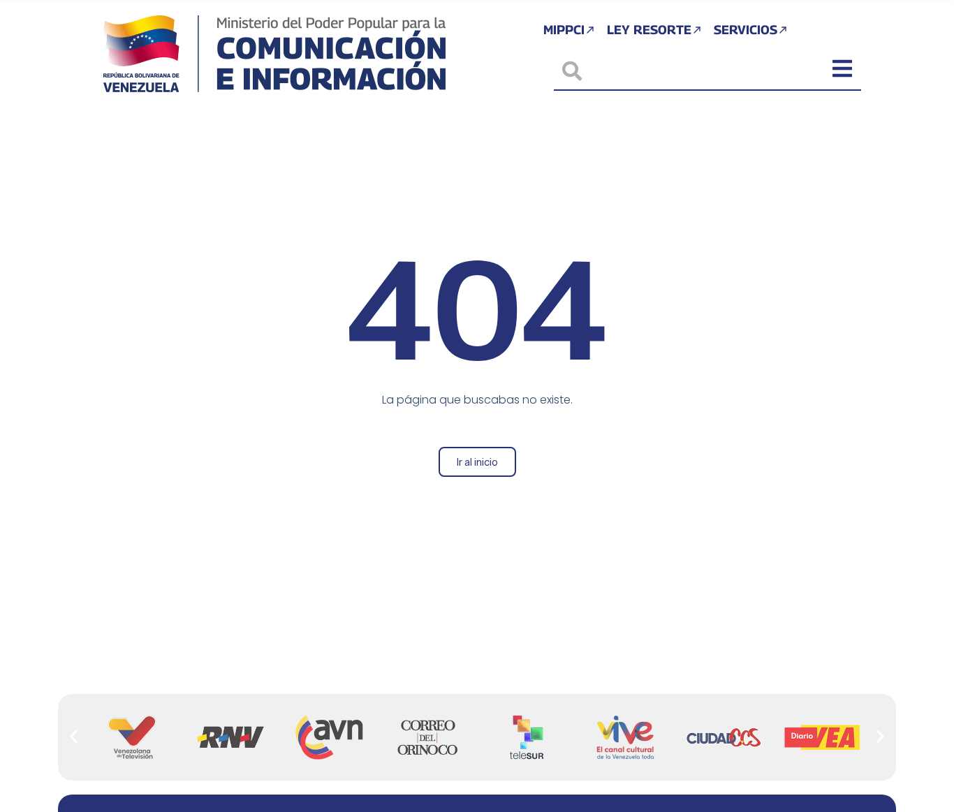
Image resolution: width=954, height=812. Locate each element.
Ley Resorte (649, 29)
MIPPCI (564, 29)
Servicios (745, 29)
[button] (73, 737)
